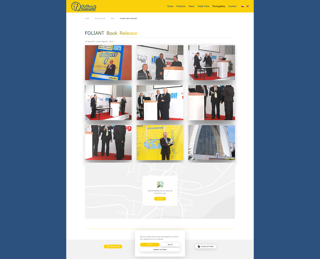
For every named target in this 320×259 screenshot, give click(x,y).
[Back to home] (83, 6)
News (191, 6)
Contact (232, 6)
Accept (160, 199)
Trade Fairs (203, 6)
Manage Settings (160, 250)
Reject (170, 245)
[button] (108, 62)
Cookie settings (207, 246)
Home (170, 6)
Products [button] (181, 6)
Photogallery (218, 6)
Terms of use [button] (115, 246)
